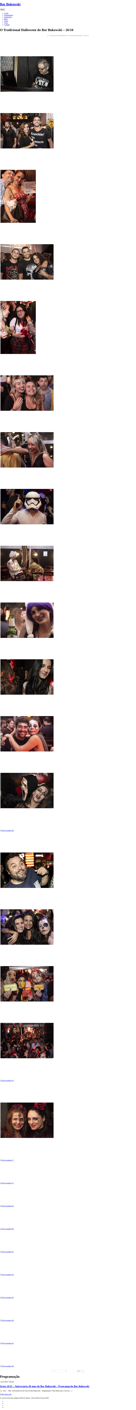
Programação (8, 15)
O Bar (6, 13)
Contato (7, 25)
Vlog (6, 23)
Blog (6, 19)
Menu (2, 9)
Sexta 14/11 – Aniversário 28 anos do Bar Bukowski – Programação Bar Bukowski (44, 1386)
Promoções (8, 17)
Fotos (6, 21)
